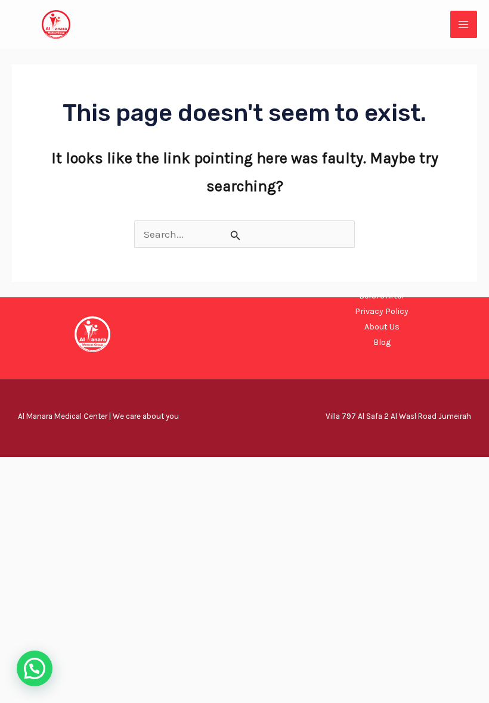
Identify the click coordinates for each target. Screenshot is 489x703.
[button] (34, 668)
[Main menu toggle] (464, 24)
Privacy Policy (381, 311)
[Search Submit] (235, 235)
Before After (382, 296)
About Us (382, 327)
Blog (382, 342)
